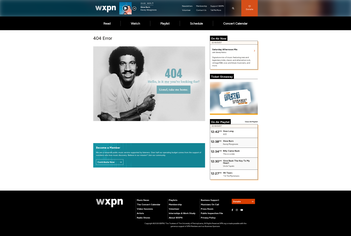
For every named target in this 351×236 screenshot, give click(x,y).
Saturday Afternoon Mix (224, 49)
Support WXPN (217, 6)
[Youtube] (241, 210)
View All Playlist (251, 122)
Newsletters (187, 6)
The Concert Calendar (148, 204)
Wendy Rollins (221, 52)
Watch (135, 23)
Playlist (165, 23)
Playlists (173, 200)
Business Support (210, 200)
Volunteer (186, 10)
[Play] (125, 8)
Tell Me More (215, 10)
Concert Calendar (235, 23)
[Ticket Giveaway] (234, 98)
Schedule (196, 23)
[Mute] (134, 8)
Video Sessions (145, 209)
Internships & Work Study (182, 213)
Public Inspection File (212, 213)
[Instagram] (237, 210)
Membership (201, 6)
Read (107, 23)
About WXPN (175, 217)
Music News (143, 200)
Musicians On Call (210, 204)
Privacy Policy (208, 217)
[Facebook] (232, 210)
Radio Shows (143, 217)
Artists (140, 213)
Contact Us (201, 10)
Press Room (207, 209)
